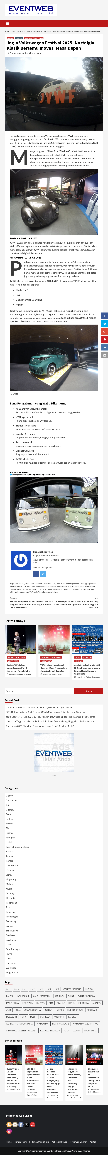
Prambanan (42, 1024)
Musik (10, 657)
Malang (9, 884)
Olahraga (10, 893)
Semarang (11, 921)
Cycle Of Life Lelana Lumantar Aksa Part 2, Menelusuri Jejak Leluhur (18, 668)
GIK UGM (31, 586)
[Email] (104, 355)
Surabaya (10, 935)
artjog (89, 989)
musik (33, 1017)
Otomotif (28, 38)
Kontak (93, 1141)
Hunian (64, 586)
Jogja (77, 586)
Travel (9, 953)
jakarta (96, 1003)
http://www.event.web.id (46, 555)
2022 (32, 989)
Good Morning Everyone (46, 586)
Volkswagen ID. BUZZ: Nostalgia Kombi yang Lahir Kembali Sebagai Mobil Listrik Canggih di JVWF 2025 (76, 603)
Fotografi (10, 837)
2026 (57, 989)
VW (27, 592)
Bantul (10, 996)
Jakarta (9, 851)
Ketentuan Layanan (78, 1141)
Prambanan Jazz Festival (85, 1024)
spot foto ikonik (87, 589)
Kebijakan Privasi (59, 1141)
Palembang (11, 902)
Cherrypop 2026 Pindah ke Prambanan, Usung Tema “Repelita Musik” (40, 726)
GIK (24, 586)
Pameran (79, 661)
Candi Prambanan (42, 996)
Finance (9, 832)
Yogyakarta (38, 38)
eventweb (28, 1003)
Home (9, 1141)
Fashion (10, 819)
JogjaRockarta (32, 1010)
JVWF (34, 589)
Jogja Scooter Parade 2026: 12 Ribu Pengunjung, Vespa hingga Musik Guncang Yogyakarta (50, 716)
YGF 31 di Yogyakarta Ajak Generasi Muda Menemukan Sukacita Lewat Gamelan (53, 668)
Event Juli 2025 (49, 584)
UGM (12, 592)
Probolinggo (12, 916)
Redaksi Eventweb (31, 52)
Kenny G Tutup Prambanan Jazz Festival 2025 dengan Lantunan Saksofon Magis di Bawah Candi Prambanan (31, 603)
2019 (8, 989)
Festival (10, 38)
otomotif (59, 1017)
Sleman (76, 1031)
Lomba (9, 874)
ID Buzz (71, 586)
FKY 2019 (61, 1003)
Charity (9, 795)
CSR (8, 805)
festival (40, 1003)
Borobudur (23, 996)
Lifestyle (19, 38)
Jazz (8, 1010)
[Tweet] (104, 323)
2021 (24, 989)
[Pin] (104, 339)
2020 (16, 989)
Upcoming (11, 963)
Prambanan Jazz (60, 1024)
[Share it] (104, 347)
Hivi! (59, 586)
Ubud (8, 958)
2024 (40, 989)
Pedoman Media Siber (39, 1141)
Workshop (11, 967)
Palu (8, 907)
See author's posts (42, 567)
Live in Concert (75, 1010)
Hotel (9, 842)
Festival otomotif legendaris (67, 584)
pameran (72, 1017)
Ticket (9, 944)
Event (9, 814)
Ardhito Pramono (72, 989)
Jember (9, 856)
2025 (48, 989)
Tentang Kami (20, 1141)
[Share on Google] (104, 331)
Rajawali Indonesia (50, 1031)
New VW (66, 589)
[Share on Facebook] (104, 315)
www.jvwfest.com (20, 474)
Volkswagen (20, 592)
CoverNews (71, 1150)
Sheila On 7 (75, 589)
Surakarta (11, 940)
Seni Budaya (20, 657)
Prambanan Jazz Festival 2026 (21, 1031)
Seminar (10, 926)
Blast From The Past (33, 584)
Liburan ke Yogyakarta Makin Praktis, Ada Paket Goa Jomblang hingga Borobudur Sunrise (50, 721)
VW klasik (34, 592)
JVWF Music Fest (55, 589)
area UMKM (19, 584)
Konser (9, 860)
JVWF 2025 (42, 589)
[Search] (100, 23)
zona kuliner (53, 592)
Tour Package (13, 949)
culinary (59, 996)
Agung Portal (57, 674)
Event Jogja (12, 1003)
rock (66, 1031)
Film (8, 828)
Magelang (11, 879)
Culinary (10, 809)
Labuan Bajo (12, 865)
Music (23, 1017)
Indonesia (83, 1003)
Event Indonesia (86, 996)
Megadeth (11, 1017)
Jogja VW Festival (24, 589)
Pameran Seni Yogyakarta (19, 1024)
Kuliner (60, 1010)
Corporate (11, 800)
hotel (71, 1003)
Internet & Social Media (17, 847)
